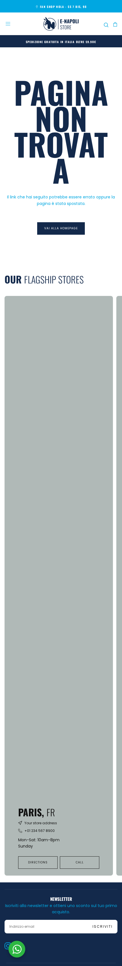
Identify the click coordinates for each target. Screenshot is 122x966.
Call (80, 862)
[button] (8, 23)
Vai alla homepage (61, 228)
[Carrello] (115, 24)
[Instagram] (8, 945)
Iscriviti (102, 926)
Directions (38, 862)
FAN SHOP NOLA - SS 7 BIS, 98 (63, 7)
